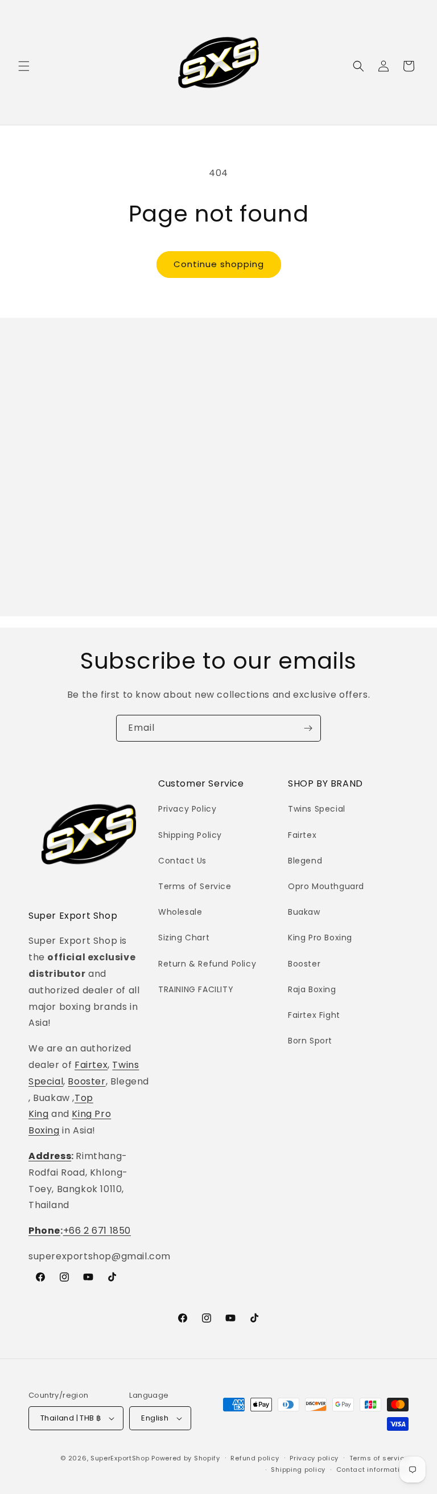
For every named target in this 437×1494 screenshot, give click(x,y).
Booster (86, 1081)
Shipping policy (298, 1469)
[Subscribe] (307, 728)
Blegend (305, 860)
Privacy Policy (187, 808)
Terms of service (379, 1458)
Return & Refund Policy (207, 963)
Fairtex (91, 1064)
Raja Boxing (312, 989)
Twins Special (316, 808)
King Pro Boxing (320, 937)
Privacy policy (314, 1458)
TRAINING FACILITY (195, 989)
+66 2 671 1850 (97, 1230)
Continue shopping (219, 264)
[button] (23, 66)
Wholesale (180, 912)
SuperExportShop (120, 1458)
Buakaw (304, 912)
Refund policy (254, 1458)
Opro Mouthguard (326, 886)
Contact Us (182, 860)
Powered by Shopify (185, 1458)
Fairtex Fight (314, 1015)
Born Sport (310, 1040)
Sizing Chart (183, 937)
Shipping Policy (190, 835)
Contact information (372, 1469)
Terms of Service (195, 886)
